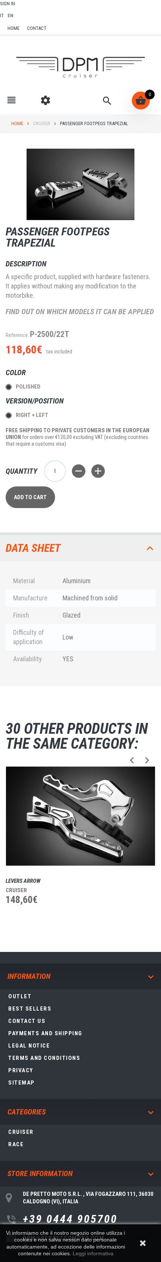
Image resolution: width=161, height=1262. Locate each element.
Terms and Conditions (44, 1058)
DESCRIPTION (26, 263)
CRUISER (41, 123)
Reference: (17, 335)
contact (36, 28)
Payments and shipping (45, 1033)
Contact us (26, 1021)
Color (17, 372)
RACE (16, 1144)
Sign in (7, 3)
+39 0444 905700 (70, 1219)
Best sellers (29, 1008)
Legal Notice (29, 1045)
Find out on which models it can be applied (80, 311)
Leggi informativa (93, 1253)
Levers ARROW (23, 881)
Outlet (19, 996)
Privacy (20, 1070)
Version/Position (36, 400)
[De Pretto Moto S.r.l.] (80, 67)
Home (17, 123)
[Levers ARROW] (80, 816)
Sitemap (21, 1082)
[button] (132, 760)
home (13, 28)
